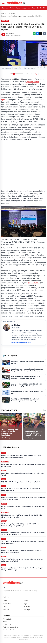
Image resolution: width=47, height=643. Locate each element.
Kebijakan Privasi (8, 630)
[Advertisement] (23, 165)
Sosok (39, 8)
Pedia (12, 8)
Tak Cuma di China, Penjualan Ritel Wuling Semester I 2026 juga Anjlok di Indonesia (22, 542)
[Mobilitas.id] (26, 3)
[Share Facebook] (37, 33)
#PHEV (11, 316)
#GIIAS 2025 (18, 316)
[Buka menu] (3, 3)
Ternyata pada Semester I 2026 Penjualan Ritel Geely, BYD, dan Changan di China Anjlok (22, 569)
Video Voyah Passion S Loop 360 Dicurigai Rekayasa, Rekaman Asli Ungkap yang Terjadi (22, 560)
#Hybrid (4, 316)
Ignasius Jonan (32, 82)
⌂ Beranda (4, 13)
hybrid (4, 99)
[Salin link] (44, 33)
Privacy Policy (7, 619)
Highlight (27, 609)
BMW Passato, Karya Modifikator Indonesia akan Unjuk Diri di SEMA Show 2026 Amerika (21, 516)
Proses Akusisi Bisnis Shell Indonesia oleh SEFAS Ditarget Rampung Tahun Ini (20, 490)
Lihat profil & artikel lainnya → (21, 342)
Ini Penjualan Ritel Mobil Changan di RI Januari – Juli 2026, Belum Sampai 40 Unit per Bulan (23, 498)
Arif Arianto (10, 33)
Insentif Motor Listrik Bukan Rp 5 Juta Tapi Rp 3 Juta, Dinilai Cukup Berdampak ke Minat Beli (21, 456)
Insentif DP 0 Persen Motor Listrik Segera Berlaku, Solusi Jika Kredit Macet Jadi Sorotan (21, 551)
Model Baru (26, 8)
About (5, 622)
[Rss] (4, 587)
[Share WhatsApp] (34, 33)
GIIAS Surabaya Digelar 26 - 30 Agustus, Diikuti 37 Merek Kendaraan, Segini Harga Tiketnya (20, 525)
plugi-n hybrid (33, 283)
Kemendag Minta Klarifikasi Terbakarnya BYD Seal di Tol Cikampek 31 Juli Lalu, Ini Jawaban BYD (23, 533)
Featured (6, 609)
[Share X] (40, 33)
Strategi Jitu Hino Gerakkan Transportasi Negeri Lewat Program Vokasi (22, 474)
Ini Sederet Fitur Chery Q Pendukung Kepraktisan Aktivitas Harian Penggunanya (23, 465)
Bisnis (18, 8)
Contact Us (7, 624)
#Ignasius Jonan (28, 316)
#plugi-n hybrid (39, 316)
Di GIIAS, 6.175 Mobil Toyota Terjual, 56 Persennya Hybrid (20, 482)
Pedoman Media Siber (10, 627)
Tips (33, 8)
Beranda (5, 8)
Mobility (11, 13)
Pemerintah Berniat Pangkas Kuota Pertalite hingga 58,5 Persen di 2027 (22, 507)
